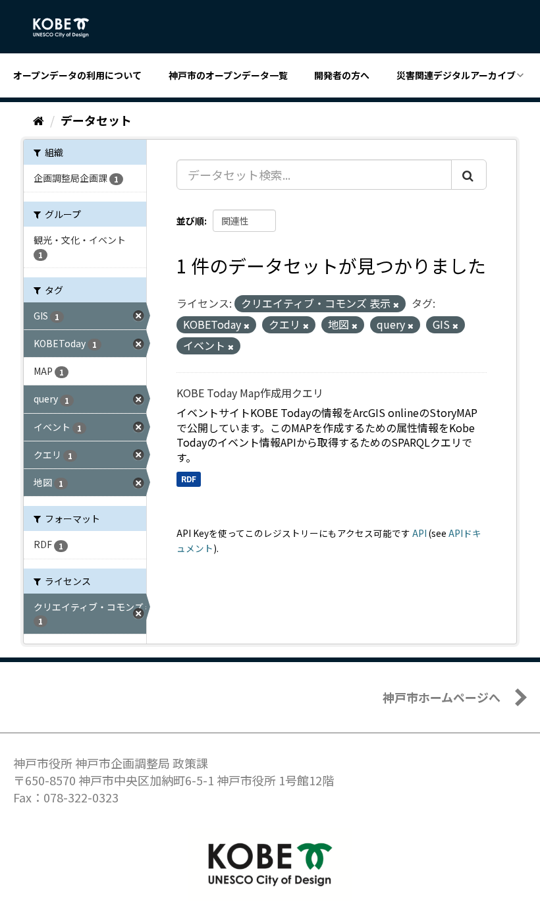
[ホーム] (38, 119)
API (419, 533)
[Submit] (469, 174)
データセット (96, 119)
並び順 (190, 220)
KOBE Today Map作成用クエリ (249, 393)
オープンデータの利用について (77, 75)
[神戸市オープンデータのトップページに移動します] (68, 28)
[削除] (396, 304)
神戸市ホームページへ (441, 697)
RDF (188, 478)
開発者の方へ (341, 75)
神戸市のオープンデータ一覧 (228, 75)
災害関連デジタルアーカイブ (456, 75)
